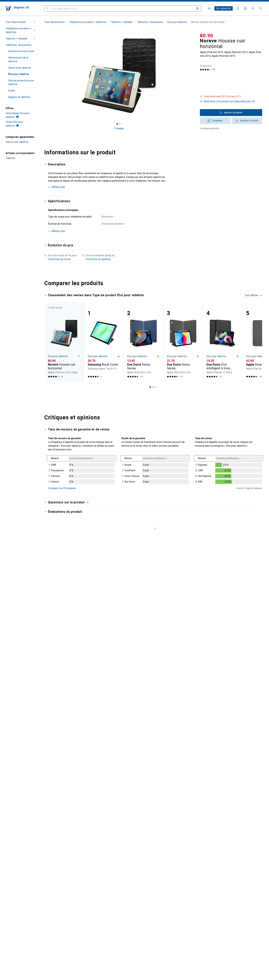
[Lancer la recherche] (47, 8)
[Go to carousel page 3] (155, 387)
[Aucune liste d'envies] (252, 8)
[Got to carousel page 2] (119, 124)
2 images (119, 128)
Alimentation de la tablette (18, 59)
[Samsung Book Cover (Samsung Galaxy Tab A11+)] (104, 341)
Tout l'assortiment (16, 22)
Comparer (217, 120)
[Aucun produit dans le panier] (260, 8)
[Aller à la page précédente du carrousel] (50, 342)
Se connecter (223, 8)
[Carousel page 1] (117, 124)
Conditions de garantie (98, 259)
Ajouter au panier (233, 112)
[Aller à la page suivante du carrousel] (256, 342)
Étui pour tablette (18, 74)
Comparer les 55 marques (62, 488)
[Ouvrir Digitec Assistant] (237, 8)
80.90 (206, 35)
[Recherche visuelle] (197, 8)
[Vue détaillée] (81, 470)
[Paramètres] (209, 8)
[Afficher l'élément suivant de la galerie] (194, 75)
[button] (231, 96)
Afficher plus (58, 187)
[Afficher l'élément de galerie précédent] (43, 75)
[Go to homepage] (17, 8)
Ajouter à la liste (249, 120)
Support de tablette (19, 97)
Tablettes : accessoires (18, 44)
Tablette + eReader (16, 38)
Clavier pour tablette (19, 67)
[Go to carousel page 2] (152, 387)
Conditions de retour (59, 259)
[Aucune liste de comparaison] (245, 8)
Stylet (11, 90)
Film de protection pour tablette (21, 82)
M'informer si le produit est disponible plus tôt (229, 101)
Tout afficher (251, 295)
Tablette (10, 158)
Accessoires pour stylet (21, 51)
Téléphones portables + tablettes (19, 30)
